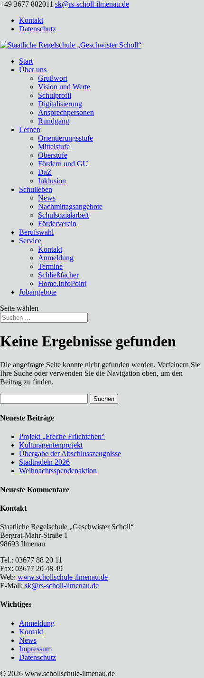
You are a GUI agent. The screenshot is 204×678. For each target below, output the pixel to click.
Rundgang (53, 121)
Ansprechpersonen (66, 112)
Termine (50, 266)
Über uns (32, 70)
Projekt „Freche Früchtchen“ (62, 436)
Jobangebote (37, 292)
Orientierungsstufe (65, 138)
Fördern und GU (63, 164)
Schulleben (35, 189)
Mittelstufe (54, 147)
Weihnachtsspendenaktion (58, 471)
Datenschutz (37, 29)
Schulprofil (54, 95)
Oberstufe (52, 155)
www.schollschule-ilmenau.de (63, 577)
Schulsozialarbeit (63, 215)
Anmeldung (56, 258)
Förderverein (57, 224)
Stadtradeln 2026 (44, 462)
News (47, 198)
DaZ (45, 172)
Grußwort (52, 78)
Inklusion (52, 181)
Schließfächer (58, 275)
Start (26, 61)
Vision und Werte (64, 87)
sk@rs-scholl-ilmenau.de (62, 586)
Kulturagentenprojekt (51, 445)
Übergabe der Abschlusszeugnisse (70, 453)
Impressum (35, 649)
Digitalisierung (60, 104)
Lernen (29, 129)
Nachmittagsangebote (70, 206)
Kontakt (31, 20)
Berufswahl (36, 232)
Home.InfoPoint (62, 283)
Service (30, 241)
